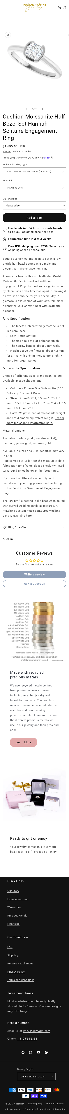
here (49, 423)
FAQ (10, 946)
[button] (34, 527)
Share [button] (10, 539)
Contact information (55, 1109)
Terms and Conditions (20, 979)
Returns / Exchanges (20, 963)
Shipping (7, 151)
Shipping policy (33, 1109)
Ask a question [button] (34, 583)
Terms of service (54, 1103)
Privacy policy (14, 1109)
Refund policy (35, 1103)
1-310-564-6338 (27, 1038)
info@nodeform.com (36, 1031)
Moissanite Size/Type (15, 164)
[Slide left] (26, 109)
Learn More (23, 742)
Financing (13, 923)
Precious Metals (17, 915)
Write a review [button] (34, 574)
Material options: (14, 430)
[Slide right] (43, 109)
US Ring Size (10, 198)
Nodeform (19, 1104)
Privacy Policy (16, 971)
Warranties (14, 907)
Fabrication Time (17, 899)
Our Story (13, 890)
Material (7, 180)
